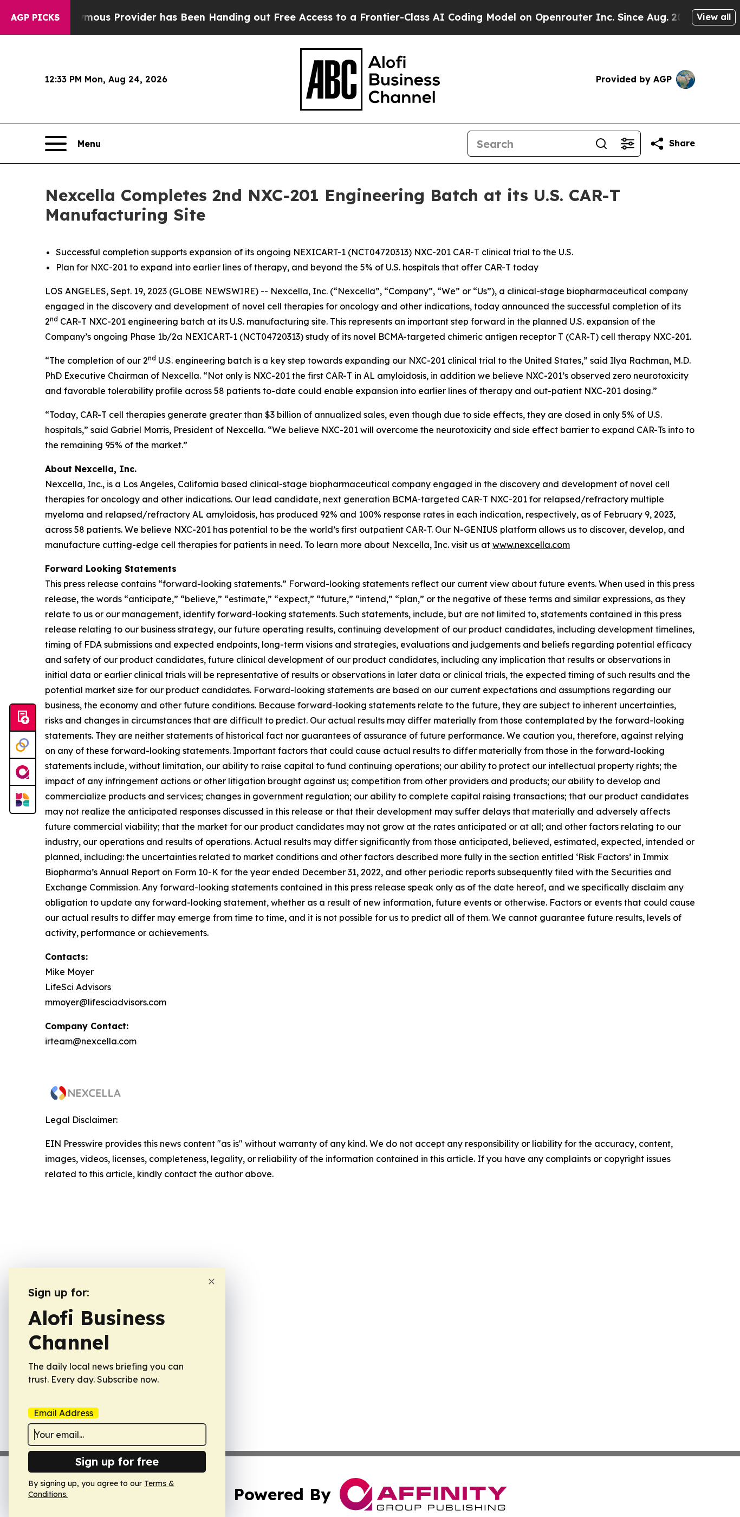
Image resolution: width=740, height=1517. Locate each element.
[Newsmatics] (22, 799)
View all (714, 16)
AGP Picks (35, 17)
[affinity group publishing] (22, 772)
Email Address (63, 1413)
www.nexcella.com (531, 544)
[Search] (601, 143)
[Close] (211, 1281)
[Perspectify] (22, 745)
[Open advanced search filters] (627, 143)
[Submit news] (22, 718)
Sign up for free (117, 1461)
